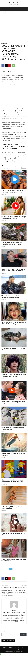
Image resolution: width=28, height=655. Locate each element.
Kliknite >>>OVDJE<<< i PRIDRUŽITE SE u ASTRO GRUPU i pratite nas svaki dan (13, 146)
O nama (4, 647)
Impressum (17, 647)
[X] (6, 65)
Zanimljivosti (8, 12)
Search (3, 632)
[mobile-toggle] (2, 9)
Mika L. (4, 61)
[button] (26, 9)
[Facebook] (2, 65)
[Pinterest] (9, 65)
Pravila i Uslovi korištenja (14, 649)
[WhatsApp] (13, 65)
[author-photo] (14, 608)
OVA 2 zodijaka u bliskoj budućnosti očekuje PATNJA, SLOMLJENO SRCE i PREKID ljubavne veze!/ (21, 590)
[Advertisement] (14, 28)
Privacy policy (10, 647)
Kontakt (22, 647)
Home (2, 12)
